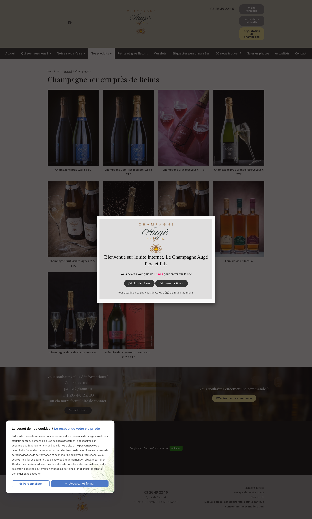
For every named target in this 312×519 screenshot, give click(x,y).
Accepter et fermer (81, 483)
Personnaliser (32, 483)
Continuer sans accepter (26, 473)
